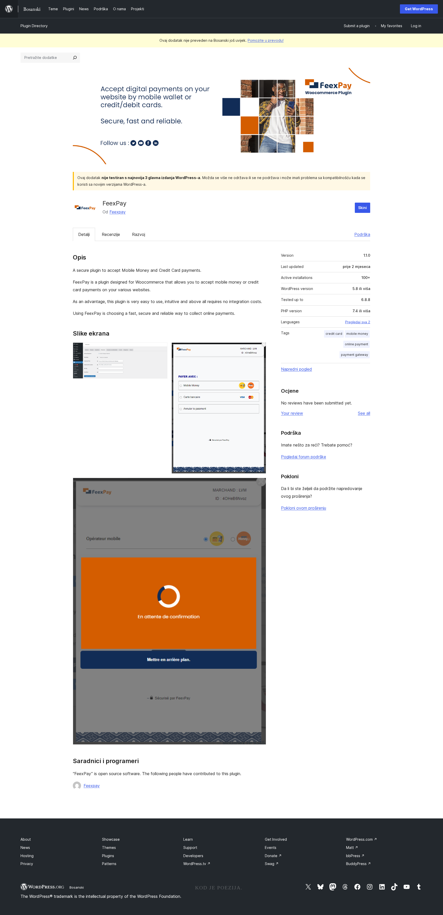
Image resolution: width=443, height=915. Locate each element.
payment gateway (354, 355)
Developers (193, 856)
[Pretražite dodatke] (75, 58)
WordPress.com (361, 839)
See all (364, 413)
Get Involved (276, 839)
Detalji (84, 234)
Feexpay (117, 211)
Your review (292, 413)
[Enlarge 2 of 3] (259, 349)
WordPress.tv (196, 863)
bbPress (355, 856)
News (25, 847)
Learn (188, 839)
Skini (362, 207)
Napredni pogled (296, 369)
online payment (356, 344)
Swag (272, 863)
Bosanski (76, 887)
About (26, 839)
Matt (352, 847)
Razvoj (138, 234)
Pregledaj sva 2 (357, 322)
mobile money (357, 334)
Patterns (109, 863)
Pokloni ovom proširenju (303, 508)
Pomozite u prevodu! (266, 40)
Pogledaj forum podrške (303, 456)
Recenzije (111, 234)
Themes (109, 847)
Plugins (108, 856)
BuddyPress (358, 863)
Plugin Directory (34, 26)
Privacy (27, 863)
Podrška (362, 234)
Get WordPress (419, 9)
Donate (273, 856)
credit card (334, 334)
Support (190, 847)
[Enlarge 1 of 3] (160, 349)
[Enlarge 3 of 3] (259, 484)
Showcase (111, 839)
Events (270, 847)
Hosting (27, 856)
